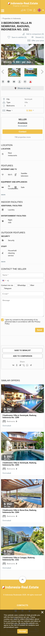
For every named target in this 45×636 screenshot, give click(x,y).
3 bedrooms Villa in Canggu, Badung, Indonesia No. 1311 (18, 558)
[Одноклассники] (17, 365)
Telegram (8, 288)
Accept (22, 631)
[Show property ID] (25, 82)
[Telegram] (31, 365)
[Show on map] (3, 82)
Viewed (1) (39, 37)
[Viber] (23, 365)
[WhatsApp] (27, 365)
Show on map (24, 88)
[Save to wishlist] (41, 387)
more (3, 195)
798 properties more (22, 137)
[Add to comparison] (36, 387)
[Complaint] (30, 82)
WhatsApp (22, 285)
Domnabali (22, 126)
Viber (32, 285)
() (24, 10)
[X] (20, 365)
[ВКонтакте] (13, 365)
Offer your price (38, 41)
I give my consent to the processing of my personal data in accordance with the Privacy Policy (22, 322)
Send (39, 330)
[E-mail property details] (14, 82)
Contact (22, 132)
